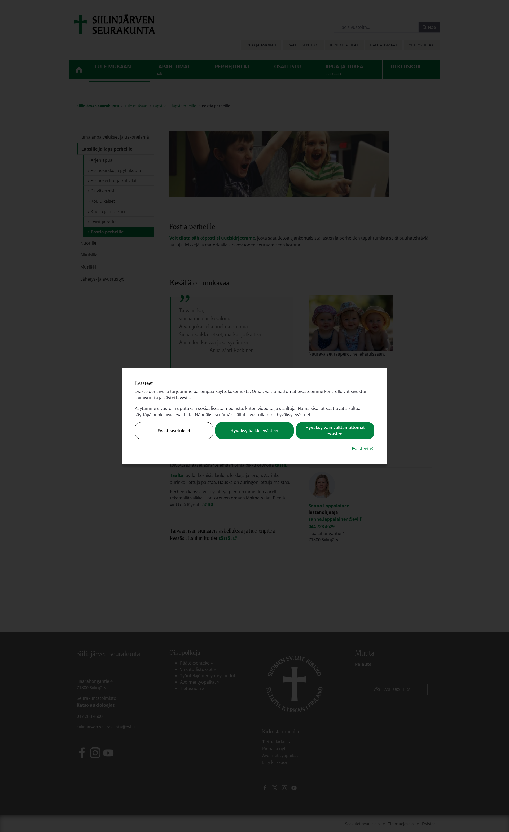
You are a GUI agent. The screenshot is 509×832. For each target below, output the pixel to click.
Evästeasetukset (173, 430)
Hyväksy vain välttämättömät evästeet (335, 430)
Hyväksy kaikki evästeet (254, 430)
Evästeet (363, 448)
